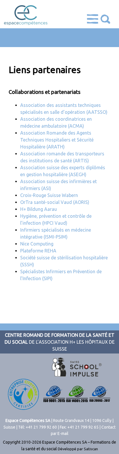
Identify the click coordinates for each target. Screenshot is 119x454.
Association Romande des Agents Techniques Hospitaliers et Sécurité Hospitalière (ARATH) (57, 139)
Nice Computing (36, 243)
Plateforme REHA (38, 250)
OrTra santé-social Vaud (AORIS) (54, 202)
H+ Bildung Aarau (38, 209)
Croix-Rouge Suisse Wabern (49, 195)
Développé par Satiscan (78, 449)
